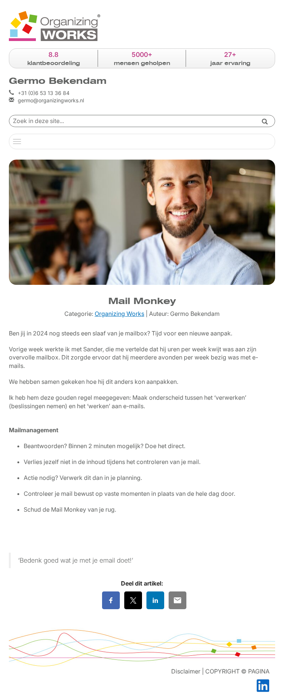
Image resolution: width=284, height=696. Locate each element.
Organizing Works (119, 313)
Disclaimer (185, 671)
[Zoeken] (265, 122)
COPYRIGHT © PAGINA (237, 671)
